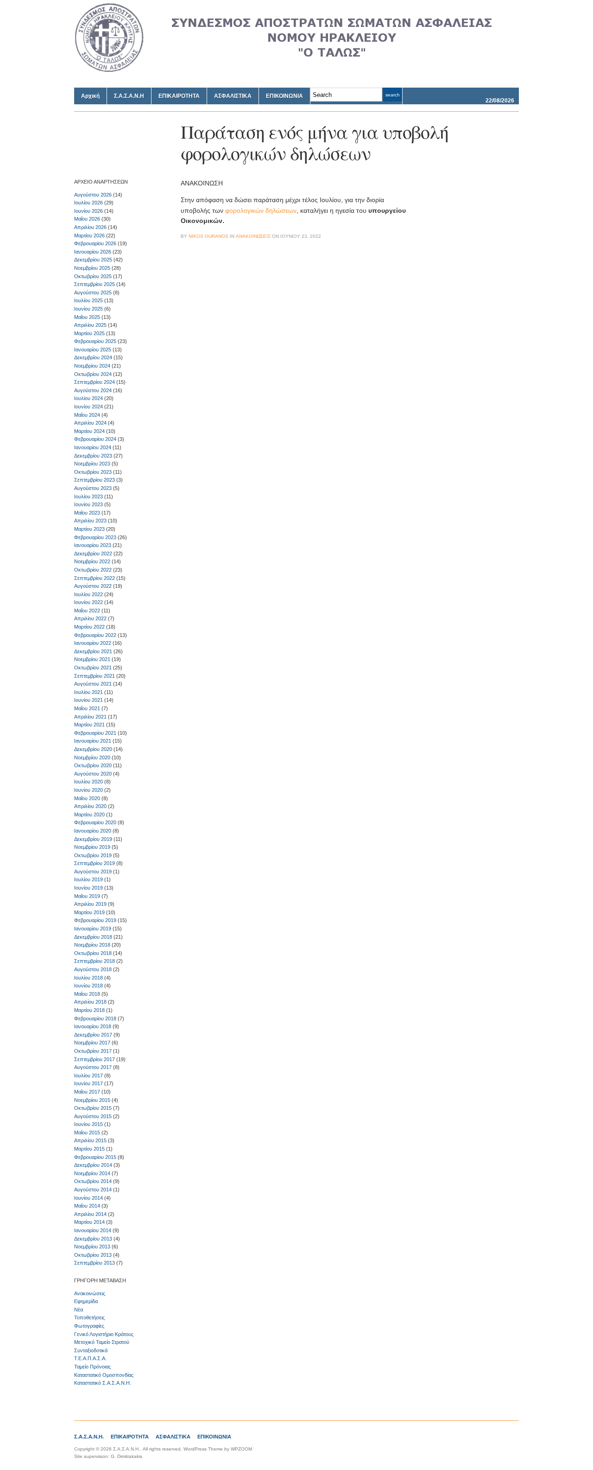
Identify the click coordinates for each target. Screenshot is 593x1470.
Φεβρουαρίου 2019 (95, 920)
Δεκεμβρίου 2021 (93, 651)
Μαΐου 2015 (87, 1132)
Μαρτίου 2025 (89, 333)
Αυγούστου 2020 (93, 773)
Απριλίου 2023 (90, 520)
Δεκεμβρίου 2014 (93, 1165)
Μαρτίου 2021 (89, 724)
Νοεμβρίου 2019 (92, 847)
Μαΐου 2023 (87, 512)
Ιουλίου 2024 (88, 398)
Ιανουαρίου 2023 (92, 545)
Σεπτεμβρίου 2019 (94, 863)
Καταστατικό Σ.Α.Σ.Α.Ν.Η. (102, 1383)
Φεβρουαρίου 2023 (95, 537)
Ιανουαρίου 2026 (92, 252)
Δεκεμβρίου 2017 (93, 1034)
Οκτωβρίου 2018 (93, 953)
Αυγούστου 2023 (93, 488)
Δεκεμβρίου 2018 (93, 937)
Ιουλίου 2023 (88, 496)
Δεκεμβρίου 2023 (93, 455)
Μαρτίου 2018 (89, 1010)
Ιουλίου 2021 (88, 692)
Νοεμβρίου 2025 (92, 268)
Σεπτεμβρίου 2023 (94, 480)
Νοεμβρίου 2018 (92, 945)
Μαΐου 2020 (87, 798)
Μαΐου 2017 (87, 1092)
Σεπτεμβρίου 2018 (94, 961)
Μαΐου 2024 (87, 415)
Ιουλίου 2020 (88, 781)
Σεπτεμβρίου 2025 (94, 284)
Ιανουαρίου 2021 (92, 741)
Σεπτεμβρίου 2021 (94, 676)
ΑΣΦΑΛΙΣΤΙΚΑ (233, 96)
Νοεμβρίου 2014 (92, 1173)
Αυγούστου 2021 (93, 684)
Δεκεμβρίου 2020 (93, 749)
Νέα (78, 1309)
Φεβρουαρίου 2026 (95, 243)
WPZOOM (241, 1448)
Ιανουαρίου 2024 (92, 447)
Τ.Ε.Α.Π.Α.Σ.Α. (90, 1358)
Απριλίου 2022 (90, 618)
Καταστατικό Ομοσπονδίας (103, 1375)
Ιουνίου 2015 (88, 1124)
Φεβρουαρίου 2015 (95, 1157)
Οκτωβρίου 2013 (93, 1255)
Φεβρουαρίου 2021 (95, 733)
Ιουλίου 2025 (88, 300)
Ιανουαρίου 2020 (92, 831)
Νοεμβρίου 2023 (92, 463)
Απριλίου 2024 (90, 423)
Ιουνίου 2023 (88, 504)
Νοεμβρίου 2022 (92, 561)
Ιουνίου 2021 (88, 700)
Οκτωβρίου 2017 (93, 1051)
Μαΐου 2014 (87, 1206)
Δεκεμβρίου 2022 (93, 553)
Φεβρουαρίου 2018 (95, 1018)
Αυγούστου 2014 (93, 1189)
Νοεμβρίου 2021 (92, 659)
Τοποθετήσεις (89, 1317)
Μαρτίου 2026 (89, 235)
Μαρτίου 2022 (89, 627)
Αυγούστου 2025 (93, 292)
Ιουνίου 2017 (88, 1083)
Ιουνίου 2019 (88, 888)
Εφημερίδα (86, 1301)
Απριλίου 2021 (90, 716)
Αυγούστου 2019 (93, 871)
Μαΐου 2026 (87, 219)
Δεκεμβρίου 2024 (93, 357)
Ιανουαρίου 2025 (92, 349)
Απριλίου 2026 (90, 227)
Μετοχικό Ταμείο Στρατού (101, 1342)
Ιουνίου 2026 (88, 211)
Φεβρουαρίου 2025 (95, 341)
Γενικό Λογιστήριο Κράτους (103, 1334)
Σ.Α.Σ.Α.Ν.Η (129, 96)
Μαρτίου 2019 (89, 912)
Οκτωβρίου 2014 (93, 1181)
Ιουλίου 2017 (88, 1075)
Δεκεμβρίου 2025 (93, 259)
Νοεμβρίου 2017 (92, 1042)
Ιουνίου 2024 (88, 406)
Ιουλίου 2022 (88, 594)
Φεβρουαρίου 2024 (95, 439)
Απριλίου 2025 (90, 325)
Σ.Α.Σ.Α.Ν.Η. (89, 1436)
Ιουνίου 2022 (88, 602)
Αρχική (90, 96)
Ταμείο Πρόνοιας (92, 1366)
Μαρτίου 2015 (89, 1149)
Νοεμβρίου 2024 (92, 366)
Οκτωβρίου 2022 (93, 570)
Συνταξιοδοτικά (90, 1350)
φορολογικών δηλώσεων (260, 210)
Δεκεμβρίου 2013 (93, 1238)
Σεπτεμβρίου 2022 (94, 578)
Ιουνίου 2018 (88, 985)
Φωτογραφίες (89, 1326)
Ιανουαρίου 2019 (92, 928)
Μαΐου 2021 (87, 708)
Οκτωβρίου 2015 (93, 1108)
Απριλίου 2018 (90, 1002)
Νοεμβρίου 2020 (92, 757)
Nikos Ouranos (208, 236)
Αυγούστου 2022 (93, 586)
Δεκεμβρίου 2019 (93, 839)
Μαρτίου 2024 (89, 431)
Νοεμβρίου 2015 (92, 1100)
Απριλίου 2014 (90, 1214)
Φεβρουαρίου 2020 (95, 822)
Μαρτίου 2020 (89, 814)
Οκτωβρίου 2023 (93, 472)
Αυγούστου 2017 (93, 1067)
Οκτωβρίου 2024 (93, 374)
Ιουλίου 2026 (88, 202)
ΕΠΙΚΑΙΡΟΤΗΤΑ (179, 96)
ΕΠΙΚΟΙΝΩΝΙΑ (284, 96)
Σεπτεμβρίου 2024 (94, 382)
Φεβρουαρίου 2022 (95, 635)
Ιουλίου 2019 (88, 879)
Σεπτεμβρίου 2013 (94, 1263)
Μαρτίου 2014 (89, 1222)
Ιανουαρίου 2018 (92, 1026)
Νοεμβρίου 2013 (92, 1246)
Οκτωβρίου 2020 (93, 765)
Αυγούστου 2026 (93, 194)
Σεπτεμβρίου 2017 (94, 1059)
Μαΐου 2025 (87, 317)
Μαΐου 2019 (87, 896)
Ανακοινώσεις (89, 1293)
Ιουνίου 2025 (88, 309)
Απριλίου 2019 (90, 904)
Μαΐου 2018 (87, 994)
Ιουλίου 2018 (88, 977)
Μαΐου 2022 (87, 610)
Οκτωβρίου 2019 (93, 855)
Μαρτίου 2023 (89, 529)
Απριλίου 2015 (90, 1140)
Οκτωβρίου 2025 (93, 276)
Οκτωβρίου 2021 (93, 667)
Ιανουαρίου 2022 (92, 643)
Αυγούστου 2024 (93, 390)
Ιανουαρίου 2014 (92, 1230)
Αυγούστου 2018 (93, 969)
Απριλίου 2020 (90, 806)
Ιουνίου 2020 (88, 790)
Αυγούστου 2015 (93, 1116)
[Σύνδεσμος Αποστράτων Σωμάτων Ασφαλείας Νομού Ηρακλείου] (296, 70)
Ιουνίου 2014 (88, 1198)
